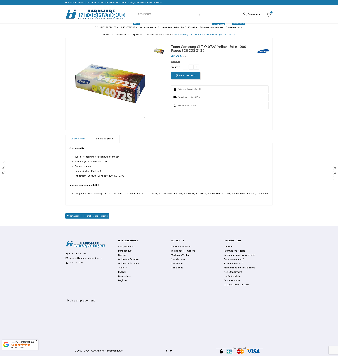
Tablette (122, 267)
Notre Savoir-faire (233, 272)
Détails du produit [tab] (105, 138)
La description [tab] (78, 138)
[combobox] (165, 14)
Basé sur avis (17, 347)
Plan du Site (177, 267)
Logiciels (123, 280)
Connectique (124, 276)
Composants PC (126, 246)
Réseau (122, 272)
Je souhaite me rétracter (236, 284)
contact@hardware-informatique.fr (85, 258)
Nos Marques (178, 259)
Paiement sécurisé (233, 263)
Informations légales (234, 250)
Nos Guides (177, 263)
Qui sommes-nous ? (234, 259)
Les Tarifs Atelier (232, 276)
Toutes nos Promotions (183, 250)
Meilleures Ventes (180, 255)
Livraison (228, 246)
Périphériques (125, 250)
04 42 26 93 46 (76, 263)
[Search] (198, 14)
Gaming (122, 255)
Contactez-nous (232, 280)
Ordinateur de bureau (129, 263)
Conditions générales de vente (239, 255)
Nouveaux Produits (181, 246)
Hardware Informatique (22, 342)
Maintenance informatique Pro (239, 267)
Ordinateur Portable (128, 259)
